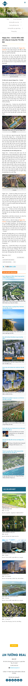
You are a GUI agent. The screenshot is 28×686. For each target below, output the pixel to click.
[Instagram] (10, 680)
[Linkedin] (18, 680)
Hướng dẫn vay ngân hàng (14, 28)
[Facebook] (7, 680)
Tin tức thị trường (17, 19)
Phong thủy (14, 31)
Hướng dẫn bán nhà (14, 25)
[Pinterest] (21, 680)
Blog (8, 19)
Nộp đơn (14, 645)
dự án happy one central (8, 259)
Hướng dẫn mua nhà (14, 22)
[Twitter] (12, 680)
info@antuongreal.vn (15, 667)
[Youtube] (15, 680)
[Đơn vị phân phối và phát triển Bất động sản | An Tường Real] (5, 3)
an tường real (20, 257)
